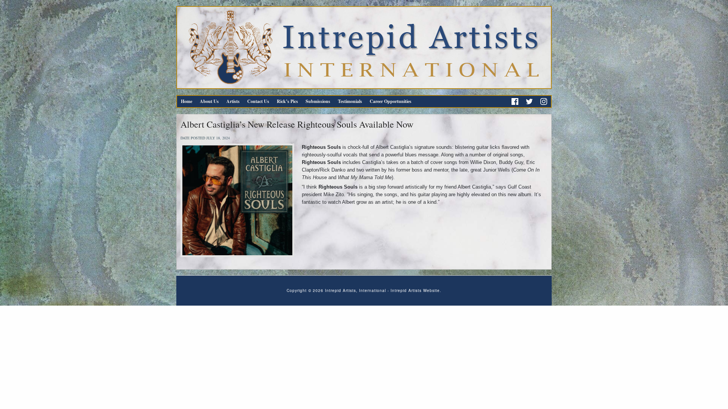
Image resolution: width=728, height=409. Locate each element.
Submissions (318, 101)
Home (186, 101)
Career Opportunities (390, 101)
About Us (209, 101)
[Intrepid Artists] (364, 47)
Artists (233, 101)
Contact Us (258, 101)
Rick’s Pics (287, 101)
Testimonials (350, 101)
